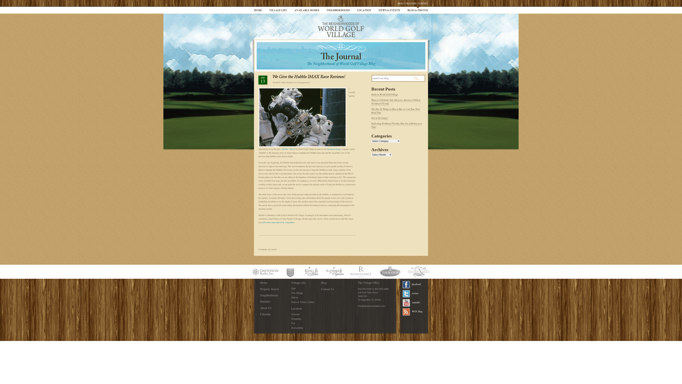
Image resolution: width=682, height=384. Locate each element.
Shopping (296, 319)
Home (258, 10)
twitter (415, 293)
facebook (416, 284)
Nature (294, 297)
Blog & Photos (417, 10)
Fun (293, 323)
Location (364, 10)
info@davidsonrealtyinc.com (371, 306)
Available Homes (306, 10)
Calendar (265, 314)
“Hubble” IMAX (288, 149)
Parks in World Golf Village (384, 94)
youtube (416, 302)
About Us (266, 308)
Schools (295, 314)
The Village (297, 293)
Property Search (269, 289)
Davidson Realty (334, 149)
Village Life (278, 10)
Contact (423, 3)
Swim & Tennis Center (302, 302)
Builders (411, 3)
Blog (324, 283)
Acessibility (297, 328)
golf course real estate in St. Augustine (278, 222)
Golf (293, 288)
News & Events (389, 10)
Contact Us (327, 289)
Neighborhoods (338, 10)
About (401, 3)
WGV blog (417, 311)
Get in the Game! (379, 117)
